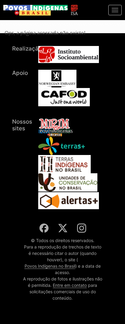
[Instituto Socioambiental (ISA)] (74, 7)
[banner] (35, 10)
